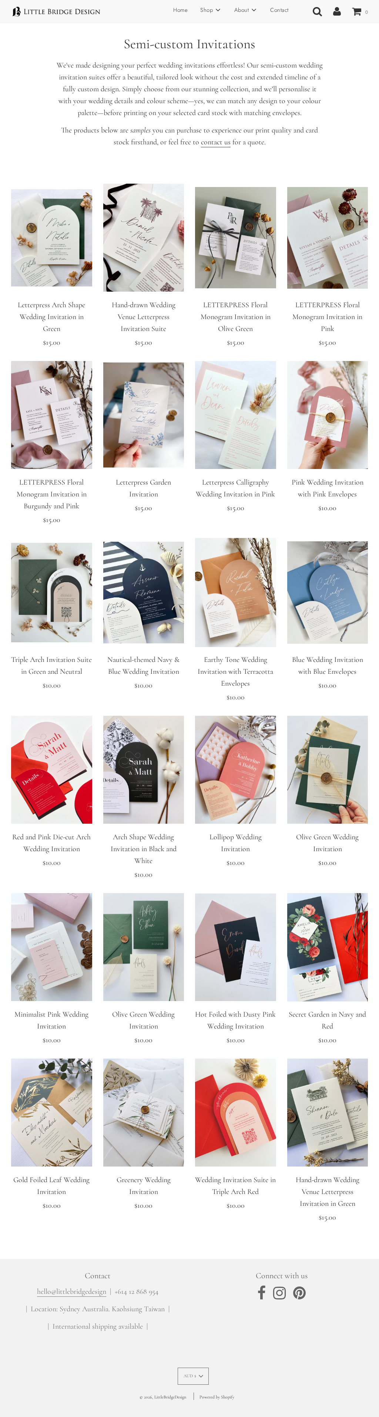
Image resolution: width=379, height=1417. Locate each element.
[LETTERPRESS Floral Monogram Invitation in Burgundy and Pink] (51, 415)
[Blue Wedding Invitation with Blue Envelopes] (327, 592)
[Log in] (337, 11)
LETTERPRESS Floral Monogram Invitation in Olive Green (236, 317)
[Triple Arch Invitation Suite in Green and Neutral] (51, 592)
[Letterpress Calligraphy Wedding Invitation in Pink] (235, 415)
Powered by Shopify (216, 1397)
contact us (216, 142)
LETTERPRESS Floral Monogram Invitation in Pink (327, 317)
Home (180, 10)
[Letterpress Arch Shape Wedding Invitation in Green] (51, 237)
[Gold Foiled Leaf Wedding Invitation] (51, 1112)
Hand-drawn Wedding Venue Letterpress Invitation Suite (143, 317)
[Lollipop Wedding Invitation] (235, 770)
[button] (193, 1376)
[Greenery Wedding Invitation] (143, 1112)
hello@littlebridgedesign (71, 1291)
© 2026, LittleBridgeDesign (163, 1397)
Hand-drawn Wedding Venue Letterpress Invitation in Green (327, 1191)
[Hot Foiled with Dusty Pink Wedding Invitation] (235, 947)
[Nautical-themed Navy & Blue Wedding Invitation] (143, 592)
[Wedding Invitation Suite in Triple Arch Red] (235, 1112)
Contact (279, 10)
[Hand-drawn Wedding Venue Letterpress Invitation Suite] (143, 237)
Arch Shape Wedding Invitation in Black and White (144, 849)
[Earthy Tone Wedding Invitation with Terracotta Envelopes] (235, 592)
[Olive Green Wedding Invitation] (327, 770)
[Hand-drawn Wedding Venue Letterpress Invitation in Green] (327, 1112)
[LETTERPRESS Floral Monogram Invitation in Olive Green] (235, 237)
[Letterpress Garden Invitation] (143, 415)
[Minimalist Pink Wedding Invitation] (51, 947)
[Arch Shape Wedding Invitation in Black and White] (143, 770)
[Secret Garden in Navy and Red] (327, 947)
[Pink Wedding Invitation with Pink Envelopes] (327, 415)
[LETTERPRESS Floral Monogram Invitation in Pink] (327, 237)
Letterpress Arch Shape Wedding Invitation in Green (51, 317)
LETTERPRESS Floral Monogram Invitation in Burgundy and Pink (52, 494)
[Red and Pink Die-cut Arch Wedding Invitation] (51, 770)
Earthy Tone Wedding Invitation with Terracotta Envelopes (235, 671)
